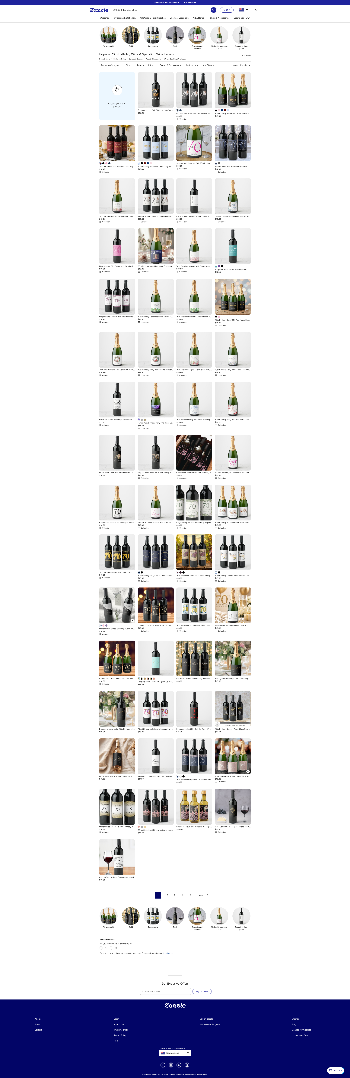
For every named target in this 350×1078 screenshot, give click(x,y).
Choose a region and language (172, 1048)
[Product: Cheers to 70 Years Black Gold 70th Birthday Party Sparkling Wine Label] (117, 658)
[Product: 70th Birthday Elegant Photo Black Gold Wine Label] (233, 709)
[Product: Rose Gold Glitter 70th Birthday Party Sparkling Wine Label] (233, 756)
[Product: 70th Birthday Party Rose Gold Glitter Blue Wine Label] (194, 756)
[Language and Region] (244, 10)
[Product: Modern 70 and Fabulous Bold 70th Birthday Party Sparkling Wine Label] (156, 502)
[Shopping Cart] (256, 10)
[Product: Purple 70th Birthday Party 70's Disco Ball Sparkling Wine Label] (156, 399)
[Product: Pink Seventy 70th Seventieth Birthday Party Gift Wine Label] (117, 246)
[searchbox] (164, 10)
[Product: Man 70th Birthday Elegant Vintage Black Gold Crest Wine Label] (233, 807)
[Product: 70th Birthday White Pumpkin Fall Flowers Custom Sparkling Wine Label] (233, 502)
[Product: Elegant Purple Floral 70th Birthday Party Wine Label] (117, 297)
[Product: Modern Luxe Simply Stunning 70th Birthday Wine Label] (117, 605)
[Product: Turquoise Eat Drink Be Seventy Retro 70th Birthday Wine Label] (233, 246)
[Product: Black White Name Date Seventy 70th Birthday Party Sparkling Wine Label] (117, 502)
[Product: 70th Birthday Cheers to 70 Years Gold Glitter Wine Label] (117, 552)
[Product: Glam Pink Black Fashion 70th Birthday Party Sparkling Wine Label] (194, 453)
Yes (105, 948)
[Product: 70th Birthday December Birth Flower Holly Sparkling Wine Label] (156, 297)
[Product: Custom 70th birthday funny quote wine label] (117, 857)
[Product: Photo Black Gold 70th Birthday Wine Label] (117, 453)
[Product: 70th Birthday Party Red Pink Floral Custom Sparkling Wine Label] (233, 399)
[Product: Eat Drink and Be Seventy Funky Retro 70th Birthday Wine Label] (117, 399)
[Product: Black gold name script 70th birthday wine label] (117, 709)
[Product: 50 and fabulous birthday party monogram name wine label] (156, 807)
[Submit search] (213, 10)
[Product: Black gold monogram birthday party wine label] (194, 658)
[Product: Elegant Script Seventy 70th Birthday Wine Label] (194, 196)
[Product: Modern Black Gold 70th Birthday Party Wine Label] (117, 756)
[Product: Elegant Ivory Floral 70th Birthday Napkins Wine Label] (194, 502)
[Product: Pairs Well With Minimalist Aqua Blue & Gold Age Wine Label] (156, 658)
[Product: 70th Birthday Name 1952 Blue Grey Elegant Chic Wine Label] (156, 143)
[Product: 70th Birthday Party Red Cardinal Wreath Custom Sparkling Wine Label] (117, 350)
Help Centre (168, 953)
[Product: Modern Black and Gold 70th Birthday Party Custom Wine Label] (117, 807)
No (116, 948)
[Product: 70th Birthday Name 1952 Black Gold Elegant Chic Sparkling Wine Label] (233, 90)
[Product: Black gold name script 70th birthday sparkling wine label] (233, 658)
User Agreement (189, 1074)
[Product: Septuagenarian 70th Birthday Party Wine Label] (156, 90)
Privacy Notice (202, 1074)
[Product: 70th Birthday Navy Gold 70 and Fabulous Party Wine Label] (156, 552)
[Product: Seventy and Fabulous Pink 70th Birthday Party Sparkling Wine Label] (194, 143)
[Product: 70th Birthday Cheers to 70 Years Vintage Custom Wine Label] (194, 552)
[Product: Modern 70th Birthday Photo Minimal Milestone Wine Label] (194, 90)
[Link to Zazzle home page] (100, 10)
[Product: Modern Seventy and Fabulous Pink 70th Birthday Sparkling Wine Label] (233, 453)
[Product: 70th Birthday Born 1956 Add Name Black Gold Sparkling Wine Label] (233, 297)
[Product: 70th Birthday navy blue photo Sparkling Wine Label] (156, 246)
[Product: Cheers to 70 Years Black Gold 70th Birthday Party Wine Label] (156, 605)
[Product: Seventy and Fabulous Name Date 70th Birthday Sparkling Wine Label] (233, 605)
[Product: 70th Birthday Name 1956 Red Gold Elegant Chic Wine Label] (117, 143)
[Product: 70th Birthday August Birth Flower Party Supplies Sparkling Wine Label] (117, 196)
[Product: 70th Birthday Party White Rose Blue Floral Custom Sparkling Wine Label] (233, 350)
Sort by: (235, 65)
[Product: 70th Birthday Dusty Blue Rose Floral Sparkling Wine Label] (194, 399)
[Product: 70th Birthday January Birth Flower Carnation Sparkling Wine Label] (194, 246)
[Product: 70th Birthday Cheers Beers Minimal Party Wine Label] (233, 552)
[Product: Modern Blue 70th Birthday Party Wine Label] (233, 143)
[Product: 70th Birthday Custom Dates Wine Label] (194, 605)
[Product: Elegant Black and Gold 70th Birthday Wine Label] (156, 453)
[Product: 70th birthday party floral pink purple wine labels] (156, 709)
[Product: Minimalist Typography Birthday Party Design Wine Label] (156, 756)
